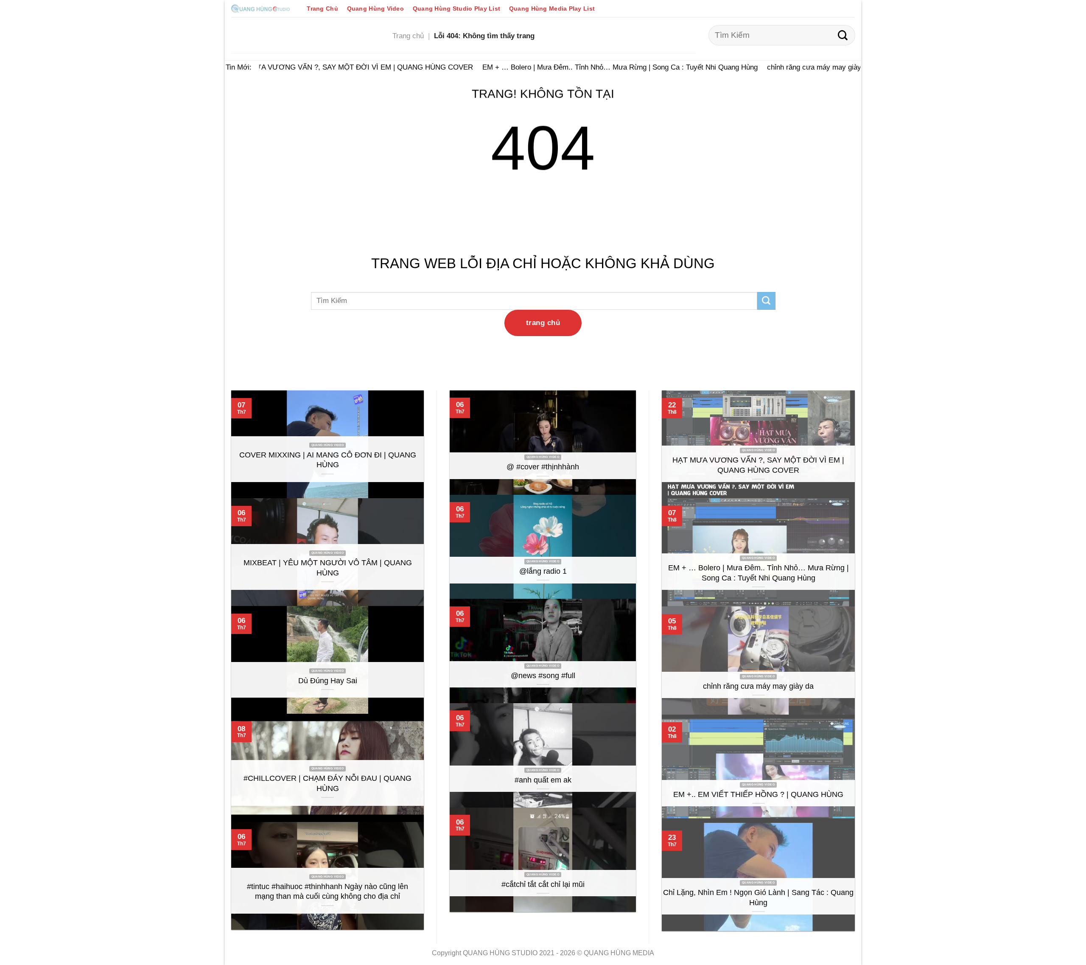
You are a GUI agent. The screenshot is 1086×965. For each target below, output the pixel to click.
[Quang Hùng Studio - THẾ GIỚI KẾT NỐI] (260, 8)
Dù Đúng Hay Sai (327, 680)
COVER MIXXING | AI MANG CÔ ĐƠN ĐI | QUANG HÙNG (327, 460)
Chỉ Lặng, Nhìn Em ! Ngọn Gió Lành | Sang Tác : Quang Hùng (758, 897)
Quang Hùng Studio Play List (456, 8)
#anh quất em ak (543, 780)
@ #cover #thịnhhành (543, 467)
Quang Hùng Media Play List (552, 8)
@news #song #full (543, 675)
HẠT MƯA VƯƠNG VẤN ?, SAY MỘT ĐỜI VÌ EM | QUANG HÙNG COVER (343, 67)
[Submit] (842, 35)
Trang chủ (408, 35)
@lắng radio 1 (543, 571)
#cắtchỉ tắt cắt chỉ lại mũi (543, 884)
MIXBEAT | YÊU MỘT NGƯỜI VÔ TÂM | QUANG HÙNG (328, 567)
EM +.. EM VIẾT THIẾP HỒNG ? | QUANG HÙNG (758, 794)
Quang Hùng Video (375, 8)
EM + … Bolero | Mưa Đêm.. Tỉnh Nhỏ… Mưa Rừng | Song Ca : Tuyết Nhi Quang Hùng (609, 67)
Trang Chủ (322, 8)
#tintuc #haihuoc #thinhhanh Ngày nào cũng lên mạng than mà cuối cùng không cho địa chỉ (327, 891)
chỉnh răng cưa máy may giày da (809, 67)
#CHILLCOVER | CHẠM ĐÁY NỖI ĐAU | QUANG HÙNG (327, 783)
